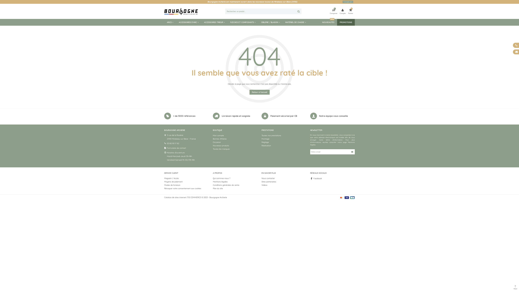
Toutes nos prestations (271, 135)
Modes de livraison (172, 185)
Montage (265, 139)
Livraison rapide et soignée (236, 116)
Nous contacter (268, 178)
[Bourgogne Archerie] (181, 11)
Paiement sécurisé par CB (283, 116)
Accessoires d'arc (188, 22)
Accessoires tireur (213, 22)
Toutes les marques (221, 149)
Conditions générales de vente (226, 185)
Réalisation (266, 145)
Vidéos (264, 185)
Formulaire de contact (176, 148)
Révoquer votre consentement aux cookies (182, 188)
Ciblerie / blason (269, 22)
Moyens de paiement (173, 181)
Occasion (217, 142)
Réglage (265, 142)
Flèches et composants (242, 22)
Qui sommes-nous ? (221, 178)
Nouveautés (328, 21)
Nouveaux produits (221, 145)
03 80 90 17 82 (173, 143)
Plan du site (218, 188)
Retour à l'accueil (259, 92)
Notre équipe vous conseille (333, 116)
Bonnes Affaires (220, 139)
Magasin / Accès (171, 178)
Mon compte (218, 135)
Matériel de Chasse (294, 22)
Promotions (346, 22)
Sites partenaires (269, 181)
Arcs (169, 22)
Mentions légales (220, 181)
